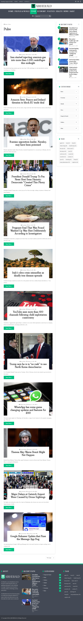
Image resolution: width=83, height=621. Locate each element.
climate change (63, 145)
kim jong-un (63, 151)
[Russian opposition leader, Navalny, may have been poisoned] (28, 132)
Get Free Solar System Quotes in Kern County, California (74, 61)
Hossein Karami (23, 449)
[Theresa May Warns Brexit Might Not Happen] (28, 443)
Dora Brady (23, 54)
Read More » (9, 73)
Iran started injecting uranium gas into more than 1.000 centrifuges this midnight (28, 60)
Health (59, 11)
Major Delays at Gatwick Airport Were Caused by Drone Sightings (28, 495)
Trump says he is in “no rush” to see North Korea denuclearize (28, 365)
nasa (70, 151)
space (61, 159)
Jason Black (23, 97)
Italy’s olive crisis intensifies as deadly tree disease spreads (28, 274)
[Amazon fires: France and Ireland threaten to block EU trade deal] (28, 91)
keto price (62, 148)
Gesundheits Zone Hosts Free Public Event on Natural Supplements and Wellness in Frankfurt (74, 31)
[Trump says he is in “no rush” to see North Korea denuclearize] (28, 351)
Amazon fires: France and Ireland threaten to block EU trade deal (28, 101)
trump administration (65, 162)
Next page (49, 557)
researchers (63, 156)
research (70, 154)
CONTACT (26, 1)
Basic (72, 11)
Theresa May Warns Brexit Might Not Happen (28, 453)
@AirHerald (24, 174)
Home (10, 11)
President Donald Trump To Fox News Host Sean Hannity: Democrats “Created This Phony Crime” (28, 181)
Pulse (33, 11)
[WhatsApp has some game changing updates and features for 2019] (28, 398)
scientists (70, 156)
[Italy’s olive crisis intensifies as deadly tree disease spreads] (28, 263)
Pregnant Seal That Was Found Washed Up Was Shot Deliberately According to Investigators (28, 230)
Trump (76, 159)
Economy (41, 11)
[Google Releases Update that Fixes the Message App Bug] (28, 527)
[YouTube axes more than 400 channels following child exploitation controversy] (28, 305)
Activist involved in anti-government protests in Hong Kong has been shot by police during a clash (73, 72)
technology (68, 159)
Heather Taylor (23, 404)
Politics (51, 11)
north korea (63, 154)
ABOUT (21, 1)
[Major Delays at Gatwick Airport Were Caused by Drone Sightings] (28, 485)
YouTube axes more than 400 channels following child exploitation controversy (28, 314)
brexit (68, 143)
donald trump (72, 145)
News (66, 11)
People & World (22, 11)
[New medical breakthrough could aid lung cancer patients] (63, 41)
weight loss (75, 162)
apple (62, 143)
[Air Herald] (41, 6)
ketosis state (70, 148)
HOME (16, 1)
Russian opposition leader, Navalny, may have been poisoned (28, 143)
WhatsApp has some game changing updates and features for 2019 (28, 410)
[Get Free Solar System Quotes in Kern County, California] (63, 62)
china (73, 143)
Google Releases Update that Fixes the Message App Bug (28, 537)
